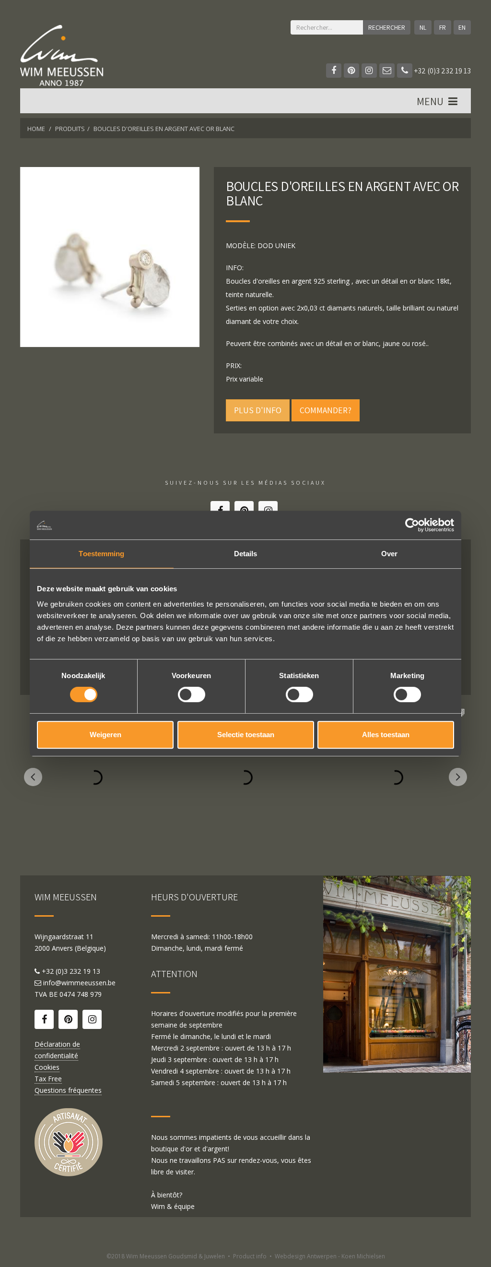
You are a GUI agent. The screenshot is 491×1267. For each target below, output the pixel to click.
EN (462, 27)
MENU (431, 101)
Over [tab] (389, 554)
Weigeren (105, 734)
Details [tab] (245, 554)
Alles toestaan (385, 734)
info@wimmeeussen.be (79, 982)
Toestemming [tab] (101, 554)
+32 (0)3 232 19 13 (441, 71)
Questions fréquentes (68, 1090)
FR (442, 27)
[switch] (191, 694)
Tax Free (48, 1078)
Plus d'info (257, 410)
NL (423, 27)
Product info (250, 1256)
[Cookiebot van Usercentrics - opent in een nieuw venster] (412, 525)
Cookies (47, 1067)
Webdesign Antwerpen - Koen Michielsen (330, 1256)
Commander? (325, 410)
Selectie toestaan (245, 734)
